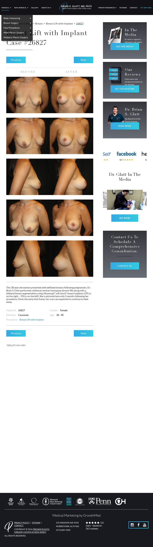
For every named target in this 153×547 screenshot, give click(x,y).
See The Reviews (124, 89)
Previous (16, 59)
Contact (133, 7)
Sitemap (36, 523)
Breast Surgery (11, 23)
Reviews (123, 7)
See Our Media (124, 46)
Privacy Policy (22, 523)
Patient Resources (106, 7)
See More (124, 218)
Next (83, 59)
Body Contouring (12, 18)
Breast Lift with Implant (59, 23)
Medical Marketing (65, 515)
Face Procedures (12, 28)
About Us (45, 7)
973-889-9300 (146, 7)
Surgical (5, 7)
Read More (124, 126)
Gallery (34, 7)
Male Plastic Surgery (14, 32)
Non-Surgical (20, 7)
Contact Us (125, 266)
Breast (39, 23)
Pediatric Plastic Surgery (16, 37)
